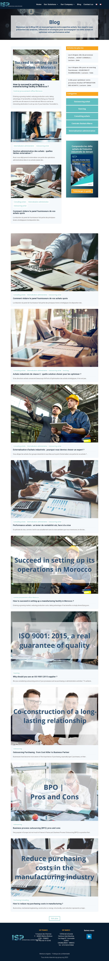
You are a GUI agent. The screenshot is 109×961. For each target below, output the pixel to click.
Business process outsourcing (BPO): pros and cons (36, 828)
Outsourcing (17, 749)
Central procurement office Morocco (27, 91)
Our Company (67, 4)
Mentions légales (45, 954)
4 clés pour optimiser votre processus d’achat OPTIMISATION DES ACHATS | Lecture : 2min (81, 82)
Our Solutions (50, 4)
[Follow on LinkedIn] (89, 936)
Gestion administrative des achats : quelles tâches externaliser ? (32, 152)
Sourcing (66, 370)
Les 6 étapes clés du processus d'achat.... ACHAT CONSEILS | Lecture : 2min (80, 57)
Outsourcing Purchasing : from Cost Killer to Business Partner (41, 752)
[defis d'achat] (82, 186)
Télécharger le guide (82, 191)
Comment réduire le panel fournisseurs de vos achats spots (34, 212)
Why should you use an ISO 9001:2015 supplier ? (35, 676)
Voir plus (54, 918)
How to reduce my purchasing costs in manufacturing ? (38, 903)
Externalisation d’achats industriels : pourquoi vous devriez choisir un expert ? (48, 449)
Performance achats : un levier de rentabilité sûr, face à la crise (42, 525)
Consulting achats (20, 202)
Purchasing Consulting (21, 900)
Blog (79, 4)
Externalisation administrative (24, 146)
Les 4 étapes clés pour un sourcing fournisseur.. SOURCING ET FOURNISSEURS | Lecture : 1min (82, 70)
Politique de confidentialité (61, 954)
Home (39, 4)
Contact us (88, 4)
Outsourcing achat (42, 146)
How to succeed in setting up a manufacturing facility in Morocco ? (31, 85)
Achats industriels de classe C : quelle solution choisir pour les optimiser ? (47, 374)
